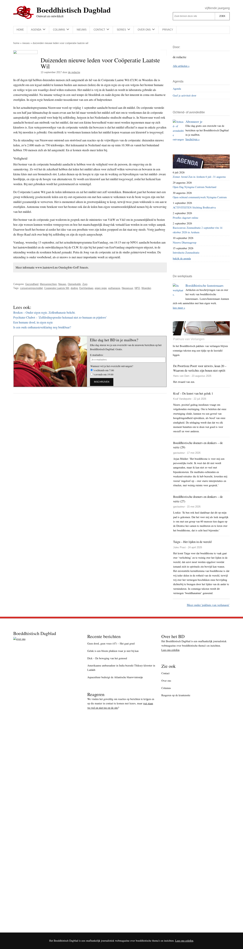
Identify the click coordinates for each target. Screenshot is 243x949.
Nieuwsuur (127, 288)
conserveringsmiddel (31, 288)
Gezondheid (31, 284)
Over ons (166, 680)
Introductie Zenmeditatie (186, 252)
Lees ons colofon (170, 650)
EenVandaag (86, 288)
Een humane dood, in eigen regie (33, 322)
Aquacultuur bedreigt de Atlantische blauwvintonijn (115, 677)
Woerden (146, 288)
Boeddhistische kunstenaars (204, 285)
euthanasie (114, 288)
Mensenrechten (48, 284)
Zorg (84, 284)
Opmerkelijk (74, 284)
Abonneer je (193, 121)
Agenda (177, 88)
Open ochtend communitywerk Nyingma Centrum (200, 197)
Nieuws (26, 43)
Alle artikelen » (181, 66)
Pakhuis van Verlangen (188, 339)
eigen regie (101, 288)
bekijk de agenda (182, 258)
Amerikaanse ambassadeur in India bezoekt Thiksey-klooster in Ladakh (121, 668)
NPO (137, 288)
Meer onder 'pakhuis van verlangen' (208, 605)
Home (16, 43)
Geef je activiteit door (184, 95)
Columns (166, 688)
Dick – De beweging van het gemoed (107, 658)
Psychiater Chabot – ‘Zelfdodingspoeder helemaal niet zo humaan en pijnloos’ (60, 317)
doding (74, 288)
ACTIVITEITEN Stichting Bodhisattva (194, 207)
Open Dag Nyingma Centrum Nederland (194, 187)
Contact (165, 673)
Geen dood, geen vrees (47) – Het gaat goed (111, 643)
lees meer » (179, 307)
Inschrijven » (192, 139)
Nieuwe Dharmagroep (184, 242)
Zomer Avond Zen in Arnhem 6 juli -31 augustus (199, 177)
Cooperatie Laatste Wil (56, 288)
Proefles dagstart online (185, 217)
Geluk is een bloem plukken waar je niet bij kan (113, 651)
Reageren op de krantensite (175, 695)
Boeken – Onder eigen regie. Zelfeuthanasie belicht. (44, 312)
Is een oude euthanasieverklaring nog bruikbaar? (42, 327)
